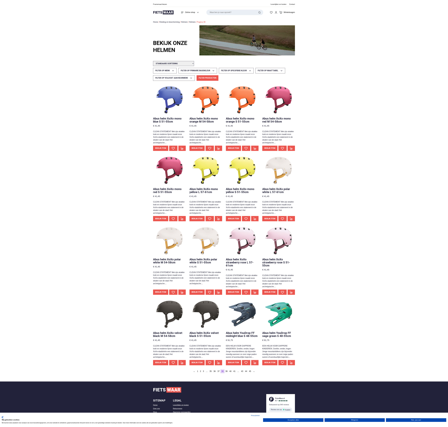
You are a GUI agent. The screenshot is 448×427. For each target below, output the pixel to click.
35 (211, 371)
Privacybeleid (255, 415)
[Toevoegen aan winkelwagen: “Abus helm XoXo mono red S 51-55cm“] (182, 218)
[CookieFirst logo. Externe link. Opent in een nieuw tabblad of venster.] (3, 417)
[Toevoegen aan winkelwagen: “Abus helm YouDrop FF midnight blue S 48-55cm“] (255, 362)
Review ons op (276, 409)
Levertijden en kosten (278, 4)
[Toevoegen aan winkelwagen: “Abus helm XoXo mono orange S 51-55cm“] (255, 148)
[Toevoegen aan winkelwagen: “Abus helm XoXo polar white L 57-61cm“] (291, 218)
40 (230, 371)
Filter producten (207, 78)
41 (234, 371)
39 (226, 371)
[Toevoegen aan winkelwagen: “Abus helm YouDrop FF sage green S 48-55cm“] (291, 362)
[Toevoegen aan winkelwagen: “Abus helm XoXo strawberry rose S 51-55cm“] (291, 292)
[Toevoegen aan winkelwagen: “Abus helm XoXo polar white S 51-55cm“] (218, 292)
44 (246, 371)
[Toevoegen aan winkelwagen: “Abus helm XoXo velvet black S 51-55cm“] (218, 362)
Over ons (156, 408)
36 (215, 371)
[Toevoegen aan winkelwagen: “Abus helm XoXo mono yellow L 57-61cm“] (218, 218)
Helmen (184, 22)
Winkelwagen (289, 12)
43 (242, 371)
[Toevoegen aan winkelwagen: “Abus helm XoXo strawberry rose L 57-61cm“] (255, 292)
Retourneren (177, 408)
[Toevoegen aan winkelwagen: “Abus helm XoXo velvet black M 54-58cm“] (182, 362)
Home (155, 22)
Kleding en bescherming (169, 22)
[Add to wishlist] (173, 148)
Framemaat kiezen (160, 4)
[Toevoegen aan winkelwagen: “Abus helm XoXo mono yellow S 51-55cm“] (255, 218)
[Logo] (163, 12)
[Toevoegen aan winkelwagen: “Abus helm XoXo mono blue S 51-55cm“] (182, 148)
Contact (292, 4)
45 (250, 371)
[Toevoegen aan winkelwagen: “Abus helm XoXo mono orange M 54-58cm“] (218, 148)
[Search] (259, 12)
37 (218, 371)
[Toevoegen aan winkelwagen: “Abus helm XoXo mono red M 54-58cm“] (291, 148)
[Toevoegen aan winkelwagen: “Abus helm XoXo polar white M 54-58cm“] (182, 292)
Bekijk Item (160, 148)
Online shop (190, 12)
